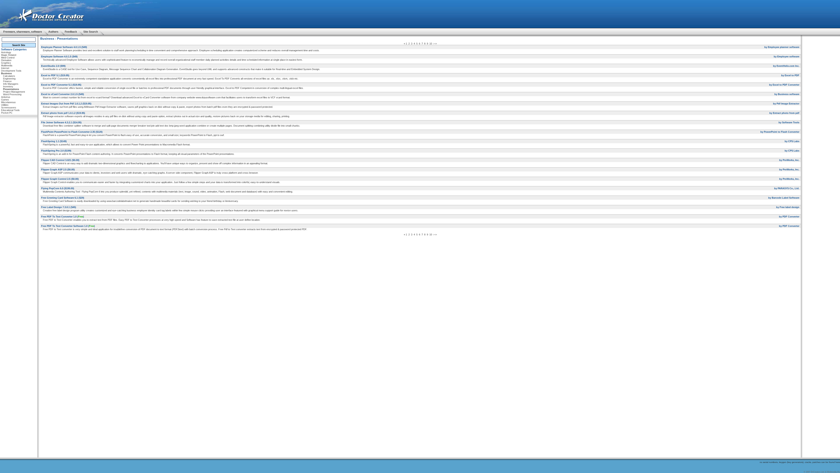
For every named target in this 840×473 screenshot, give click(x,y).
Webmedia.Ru (833, 472)
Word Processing (12, 94)
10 (430, 43)
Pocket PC (6, 112)
